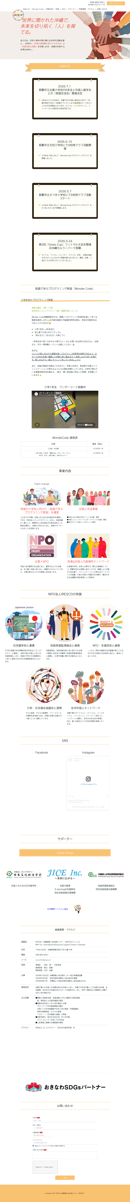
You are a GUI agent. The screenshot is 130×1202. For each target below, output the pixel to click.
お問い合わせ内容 (38, 1150)
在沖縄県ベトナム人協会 (57, 909)
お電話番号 (36, 1132)
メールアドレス (37, 1140)
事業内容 (49, 9)
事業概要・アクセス (86, 9)
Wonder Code (37, 9)
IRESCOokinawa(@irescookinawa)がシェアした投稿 (88, 807)
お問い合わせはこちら (116, 3)
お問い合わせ (102, 9)
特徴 (57, 9)
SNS (63, 9)
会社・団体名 (37, 1125)
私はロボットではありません (44, 1167)
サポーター (72, 9)
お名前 (35, 1117)
